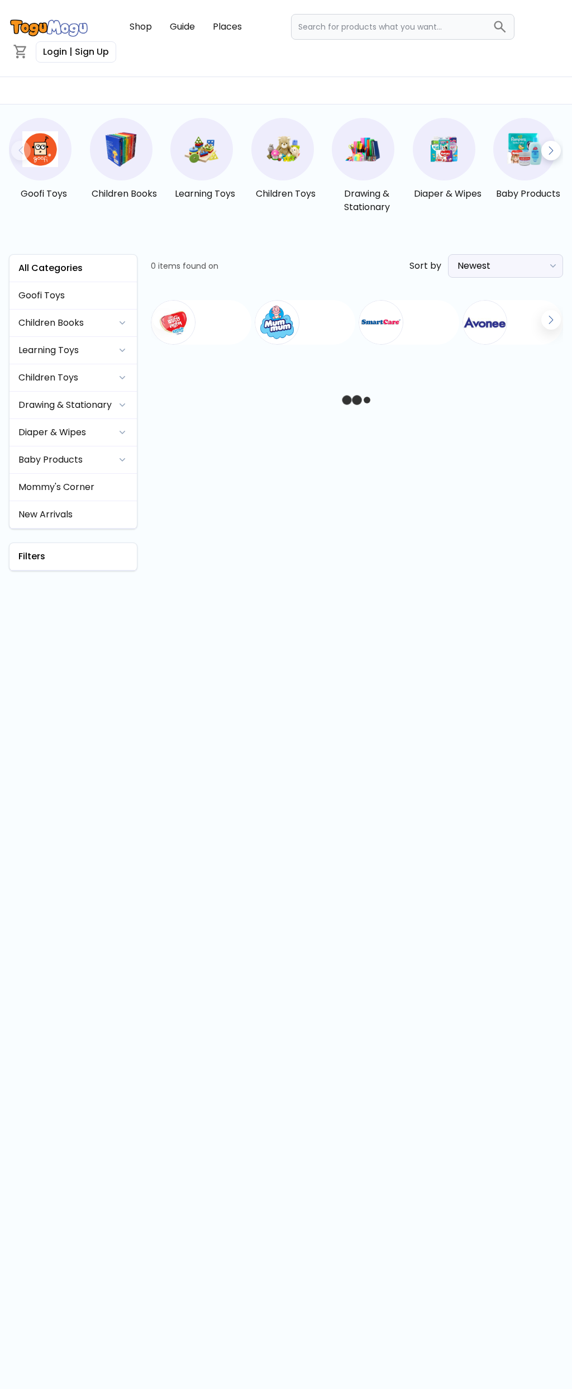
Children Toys (286, 193)
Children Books (124, 193)
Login (76, 51)
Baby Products (528, 193)
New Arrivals (45, 514)
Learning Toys (205, 193)
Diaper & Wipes (448, 193)
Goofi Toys (44, 193)
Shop (141, 26)
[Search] (503, 27)
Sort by (425, 265)
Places (227, 26)
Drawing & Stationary (367, 200)
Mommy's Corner (56, 487)
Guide (182, 26)
